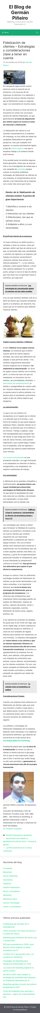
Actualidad (7, 868)
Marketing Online (10, 899)
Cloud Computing (10, 876)
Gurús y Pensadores (11, 891)
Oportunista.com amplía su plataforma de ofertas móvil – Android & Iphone (19, 841)
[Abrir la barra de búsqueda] (37, 32)
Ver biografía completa (12, 829)
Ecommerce (8, 880)
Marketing (27, 835)
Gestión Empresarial (14, 835)
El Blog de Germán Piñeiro (20, 12)
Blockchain (7, 872)
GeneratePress (21, 1010)
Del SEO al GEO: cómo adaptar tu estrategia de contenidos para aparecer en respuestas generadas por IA (19, 978)
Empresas (7, 884)
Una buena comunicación (13, 457)
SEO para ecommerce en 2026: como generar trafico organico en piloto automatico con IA (18, 947)
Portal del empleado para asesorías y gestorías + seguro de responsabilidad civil (19, 994)
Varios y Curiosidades (12, 907)
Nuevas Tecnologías (11, 903)
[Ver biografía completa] (23, 829)
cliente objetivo (17, 148)
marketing (21, 169)
